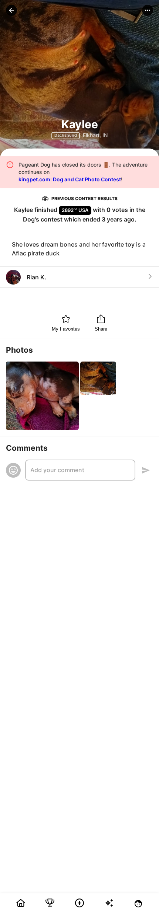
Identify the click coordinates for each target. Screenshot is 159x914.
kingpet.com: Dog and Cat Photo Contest (69, 179)
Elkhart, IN (95, 135)
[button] (11, 10)
